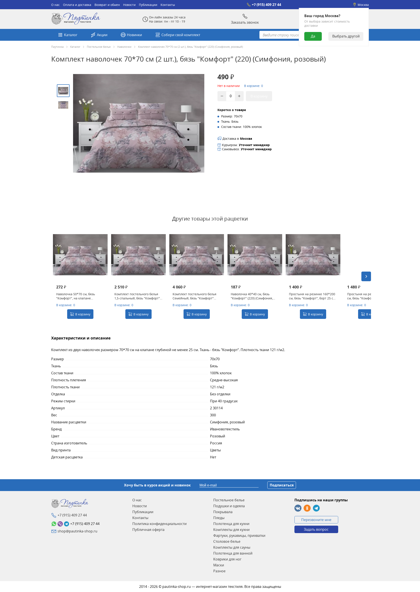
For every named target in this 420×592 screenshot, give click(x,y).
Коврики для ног (227, 559)
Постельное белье (99, 46)
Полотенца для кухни (231, 523)
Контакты (168, 5)
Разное (219, 571)
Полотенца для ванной (232, 553)
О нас (55, 5)
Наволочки (124, 46)
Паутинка (57, 46)
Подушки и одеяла (229, 506)
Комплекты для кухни (231, 529)
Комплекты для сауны (231, 547)
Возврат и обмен (107, 5)
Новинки (134, 34)
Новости (129, 5)
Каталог (70, 34)
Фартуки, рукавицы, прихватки (239, 535)
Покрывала (223, 511)
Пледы (218, 517)
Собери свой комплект (180, 34)
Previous (56, 276)
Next (366, 276)
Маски (218, 565)
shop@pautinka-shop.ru (77, 531)
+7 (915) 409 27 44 (266, 4)
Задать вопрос (316, 529)
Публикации (148, 5)
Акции (102, 34)
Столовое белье (226, 541)
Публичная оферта (148, 529)
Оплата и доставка (77, 5)
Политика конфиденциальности (159, 523)
